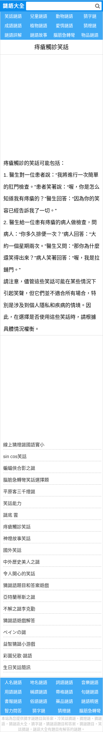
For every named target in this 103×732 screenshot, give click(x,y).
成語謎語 (13, 25)
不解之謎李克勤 (19, 608)
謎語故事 (38, 35)
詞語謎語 (64, 682)
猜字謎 (90, 16)
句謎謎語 (89, 691)
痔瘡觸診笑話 (17, 526)
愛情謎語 (64, 25)
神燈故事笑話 (17, 538)
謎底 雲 (10, 515)
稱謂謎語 (38, 691)
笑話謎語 (13, 16)
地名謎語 (38, 682)
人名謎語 (13, 682)
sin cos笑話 (15, 456)
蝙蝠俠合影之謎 (19, 468)
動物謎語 (64, 16)
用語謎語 (13, 691)
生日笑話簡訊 (17, 667)
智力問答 (13, 710)
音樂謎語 (89, 682)
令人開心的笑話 (19, 573)
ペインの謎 (14, 632)
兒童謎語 (38, 16)
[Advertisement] (51, 106)
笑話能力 (12, 503)
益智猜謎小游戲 (19, 644)
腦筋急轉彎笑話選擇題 (26, 480)
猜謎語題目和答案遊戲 (26, 585)
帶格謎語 (64, 691)
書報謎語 (13, 701)
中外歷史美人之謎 (21, 562)
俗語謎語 (38, 701)
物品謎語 (89, 35)
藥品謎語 (64, 701)
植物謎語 (38, 25)
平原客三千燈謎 (19, 491)
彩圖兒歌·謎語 (17, 655)
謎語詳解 (13, 35)
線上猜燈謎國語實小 (23, 444)
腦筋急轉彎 (64, 35)
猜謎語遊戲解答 (19, 620)
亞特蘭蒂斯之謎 (19, 597)
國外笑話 (12, 550)
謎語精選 (89, 701)
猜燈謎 (90, 25)
